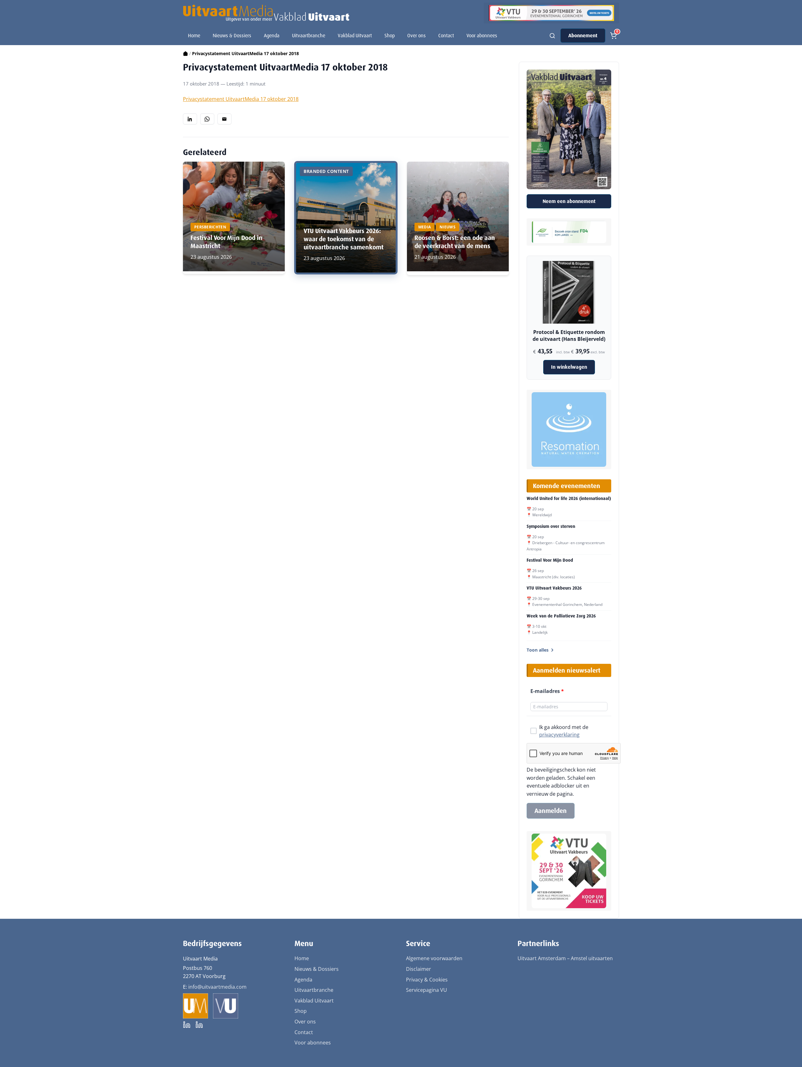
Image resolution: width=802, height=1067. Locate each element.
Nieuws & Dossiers (232, 35)
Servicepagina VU (426, 989)
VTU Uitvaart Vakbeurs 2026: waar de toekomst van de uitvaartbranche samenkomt (343, 239)
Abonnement (582, 35)
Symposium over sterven (551, 526)
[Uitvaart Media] (266, 13)
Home (194, 35)
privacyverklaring (559, 734)
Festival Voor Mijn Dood (550, 560)
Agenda (271, 35)
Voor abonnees (481, 35)
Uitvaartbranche (308, 35)
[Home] (185, 53)
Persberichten (210, 227)
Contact (446, 35)
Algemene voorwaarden (434, 958)
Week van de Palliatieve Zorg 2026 (561, 616)
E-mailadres (547, 691)
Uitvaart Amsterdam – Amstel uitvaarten (565, 958)
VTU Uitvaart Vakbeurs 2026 (554, 588)
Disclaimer (418, 969)
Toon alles (538, 650)
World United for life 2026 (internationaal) (569, 498)
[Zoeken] (552, 35)
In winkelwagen (569, 367)
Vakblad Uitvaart (355, 35)
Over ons (416, 35)
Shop (389, 35)
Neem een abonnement (569, 201)
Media (424, 227)
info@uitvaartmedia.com (217, 986)
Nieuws (448, 227)
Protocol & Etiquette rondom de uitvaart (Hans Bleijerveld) (569, 335)
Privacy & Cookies (427, 979)
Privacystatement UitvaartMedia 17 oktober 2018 (241, 99)
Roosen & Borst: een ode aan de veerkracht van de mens (454, 242)
